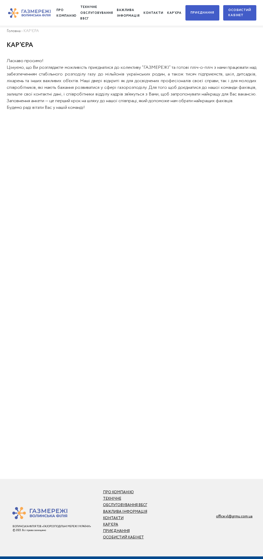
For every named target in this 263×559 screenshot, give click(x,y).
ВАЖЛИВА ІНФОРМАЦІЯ (125, 511)
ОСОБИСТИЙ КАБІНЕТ (239, 12)
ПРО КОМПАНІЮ (118, 492)
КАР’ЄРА (174, 13)
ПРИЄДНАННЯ (202, 13)
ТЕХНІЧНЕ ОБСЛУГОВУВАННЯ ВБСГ (96, 13)
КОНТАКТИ (153, 13)
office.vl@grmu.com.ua (234, 516)
